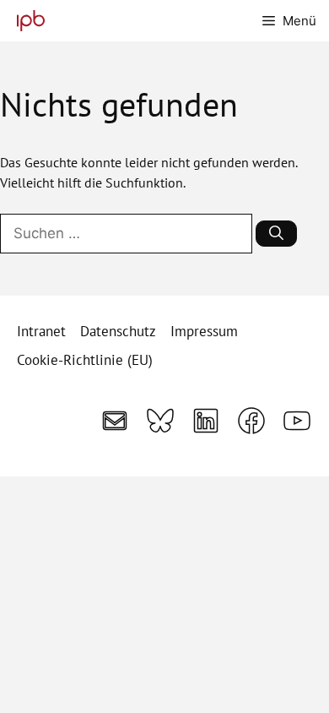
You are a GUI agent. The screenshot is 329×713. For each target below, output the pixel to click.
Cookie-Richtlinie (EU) (85, 360)
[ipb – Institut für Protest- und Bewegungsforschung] (26, 21)
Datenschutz (118, 331)
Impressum (204, 331)
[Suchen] (276, 234)
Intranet (41, 331)
